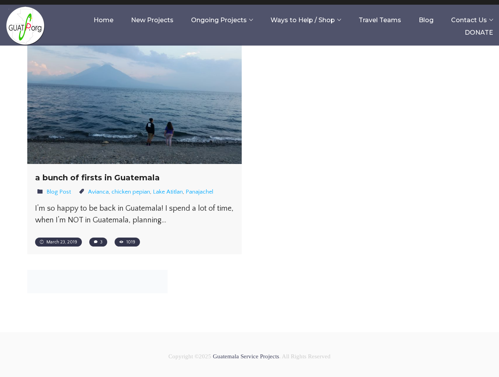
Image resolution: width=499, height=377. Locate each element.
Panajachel (199, 191)
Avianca (98, 191)
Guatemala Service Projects (246, 356)
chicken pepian (130, 191)
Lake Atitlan (168, 191)
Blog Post (58, 191)
